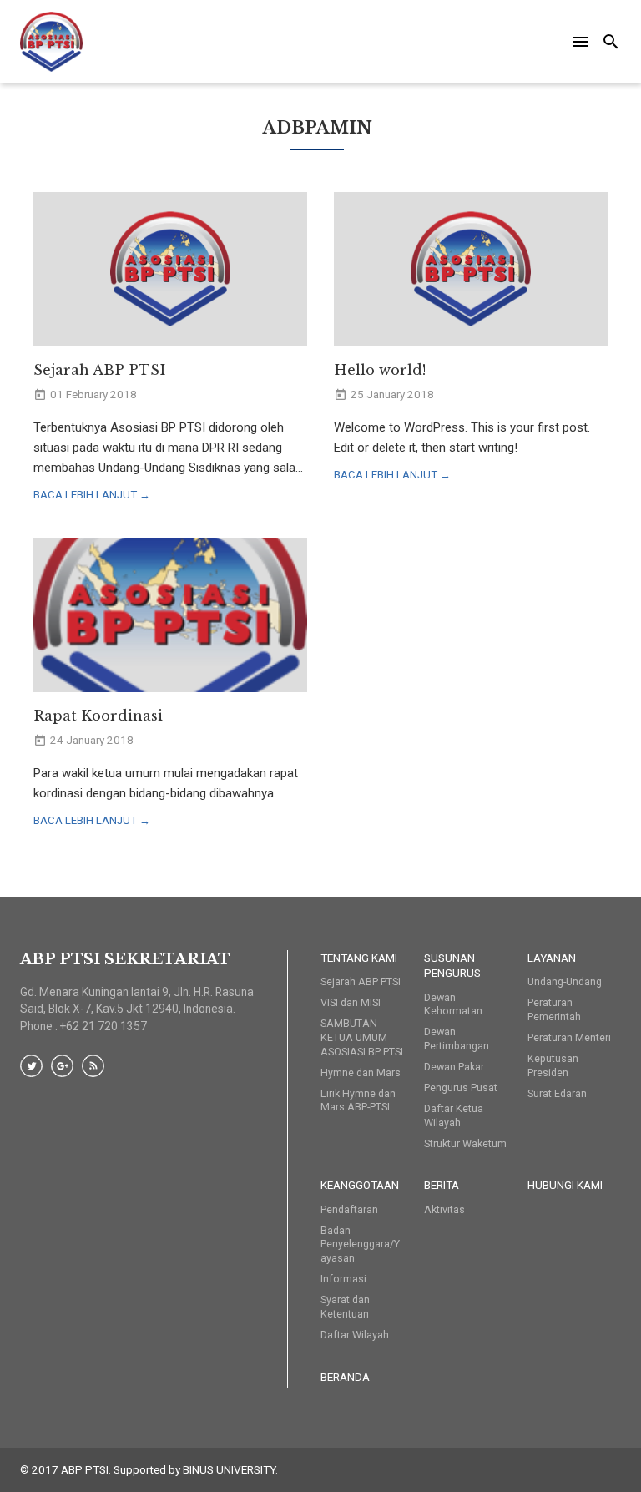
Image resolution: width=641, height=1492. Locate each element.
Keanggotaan (359, 1184)
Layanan (551, 957)
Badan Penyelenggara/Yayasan (360, 1244)
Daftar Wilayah (354, 1334)
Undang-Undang (564, 981)
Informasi (343, 1278)
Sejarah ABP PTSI (360, 981)
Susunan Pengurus (452, 965)
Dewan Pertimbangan (456, 1038)
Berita (441, 1184)
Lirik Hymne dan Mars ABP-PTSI (358, 1100)
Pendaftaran (349, 1209)
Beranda (345, 1376)
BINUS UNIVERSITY (229, 1469)
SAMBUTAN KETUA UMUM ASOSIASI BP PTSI (361, 1037)
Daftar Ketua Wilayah (453, 1115)
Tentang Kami (358, 957)
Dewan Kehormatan (453, 1004)
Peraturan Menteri (569, 1037)
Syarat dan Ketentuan (345, 1306)
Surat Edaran (557, 1093)
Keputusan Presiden (552, 1065)
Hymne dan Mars (360, 1072)
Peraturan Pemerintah (554, 1009)
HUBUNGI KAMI (565, 1184)
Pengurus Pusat (460, 1087)
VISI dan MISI (350, 1002)
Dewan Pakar (454, 1066)
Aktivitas (444, 1209)
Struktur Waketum (465, 1143)
